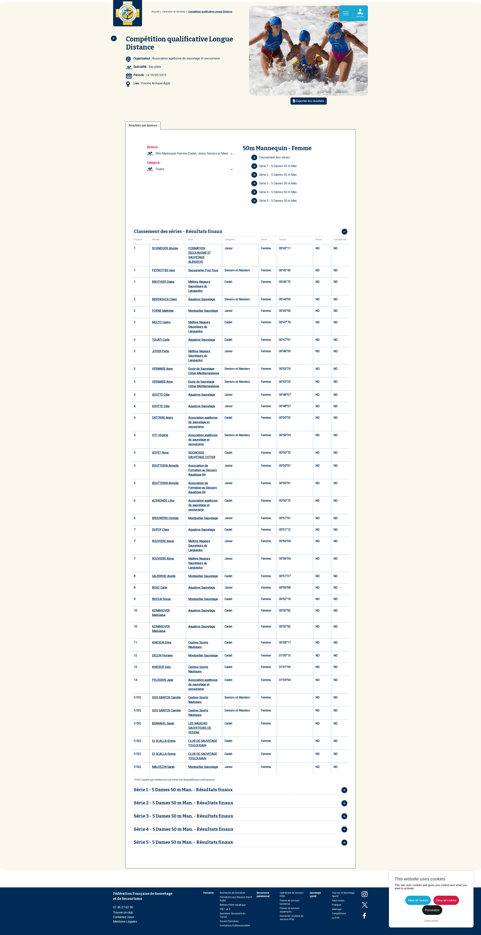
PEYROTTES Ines (163, 270)
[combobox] (194, 153)
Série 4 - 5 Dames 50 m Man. (278, 192)
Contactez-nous (123, 917)
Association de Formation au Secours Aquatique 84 (202, 470)
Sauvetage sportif (315, 895)
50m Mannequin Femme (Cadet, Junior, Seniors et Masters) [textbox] (194, 153)
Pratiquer (336, 905)
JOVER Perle (160, 351)
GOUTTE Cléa (160, 394)
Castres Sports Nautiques (198, 645)
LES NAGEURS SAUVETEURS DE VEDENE (199, 728)
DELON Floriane (162, 655)
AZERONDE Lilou (163, 500)
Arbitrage (336, 909)
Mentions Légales (125, 921)
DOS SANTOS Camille (166, 697)
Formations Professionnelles (235, 925)
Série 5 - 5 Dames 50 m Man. (278, 200)
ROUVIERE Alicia (163, 541)
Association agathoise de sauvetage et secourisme (203, 422)
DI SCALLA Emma (163, 741)
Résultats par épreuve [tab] (143, 125)
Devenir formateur (229, 921)
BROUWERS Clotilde (165, 518)
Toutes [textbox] (159, 169)
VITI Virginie (160, 435)
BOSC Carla (159, 587)
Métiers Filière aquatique (233, 905)
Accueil (155, 11)
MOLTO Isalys (161, 322)
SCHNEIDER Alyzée (165, 248)
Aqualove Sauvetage (201, 299)
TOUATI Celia (160, 340)
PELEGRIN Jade (162, 680)
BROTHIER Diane (163, 282)
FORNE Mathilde (163, 311)
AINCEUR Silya (161, 642)
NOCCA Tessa (161, 599)
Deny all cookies (446, 900)
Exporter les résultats (309, 101)
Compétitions (339, 913)
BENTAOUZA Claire (164, 299)
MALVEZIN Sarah (163, 767)
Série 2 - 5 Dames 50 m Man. (278, 175)
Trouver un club (123, 912)
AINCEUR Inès (161, 667)
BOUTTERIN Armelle (165, 465)
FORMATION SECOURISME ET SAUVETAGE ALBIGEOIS (199, 255)
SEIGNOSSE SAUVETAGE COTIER (201, 455)
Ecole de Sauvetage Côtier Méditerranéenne (203, 371)
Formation (208, 893)
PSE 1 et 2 (225, 909)
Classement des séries (274, 157)
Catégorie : (154, 162)
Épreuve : (153, 147)
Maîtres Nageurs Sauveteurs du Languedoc (199, 286)
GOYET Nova (160, 452)
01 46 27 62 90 (123, 907)
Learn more (431, 920)
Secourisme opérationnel (262, 895)
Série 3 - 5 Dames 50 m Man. (278, 183)
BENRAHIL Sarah (163, 723)
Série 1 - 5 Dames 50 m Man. (278, 166)
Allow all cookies (418, 900)
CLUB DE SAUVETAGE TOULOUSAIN (202, 743)
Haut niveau (338, 900)
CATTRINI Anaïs (162, 417)
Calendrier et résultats (173, 11)
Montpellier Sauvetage (203, 311)
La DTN (335, 918)
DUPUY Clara (160, 529)
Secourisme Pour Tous (203, 270)
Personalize (432, 910)
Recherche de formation (232, 893)
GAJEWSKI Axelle (163, 576)
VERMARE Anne (162, 369)
